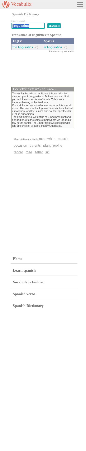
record (18, 152)
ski (47, 152)
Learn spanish (24, 270)
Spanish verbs (24, 294)
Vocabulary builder (28, 282)
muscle (63, 139)
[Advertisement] (44, 68)
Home (17, 259)
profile (57, 145)
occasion (20, 145)
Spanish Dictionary (28, 306)
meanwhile (47, 139)
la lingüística (53, 47)
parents (35, 145)
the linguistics (23, 47)
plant (47, 145)
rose (29, 152)
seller (39, 152)
